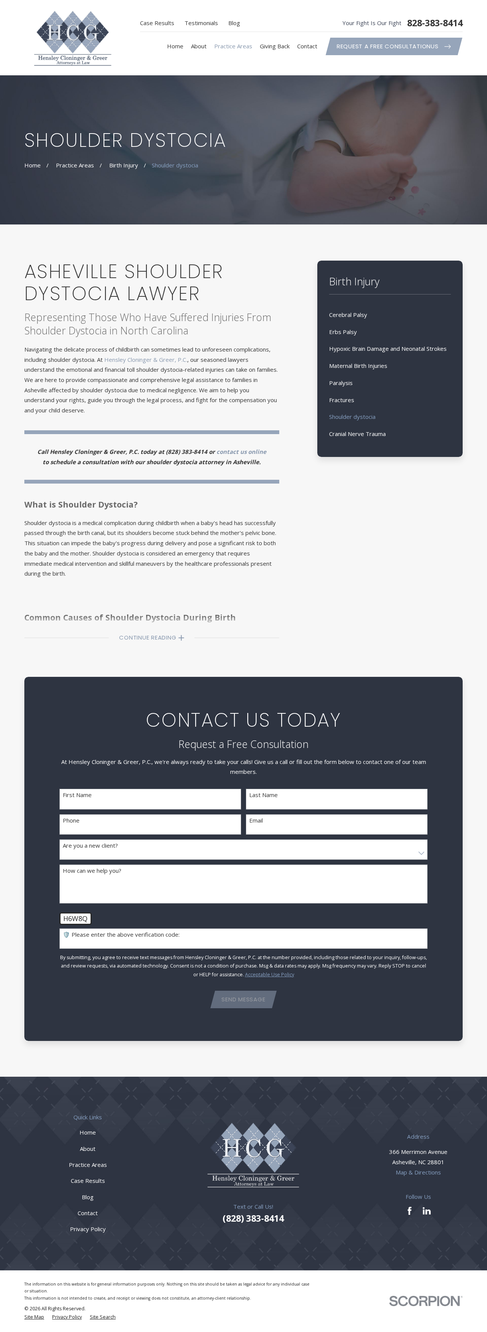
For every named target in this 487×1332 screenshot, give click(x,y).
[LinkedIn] (427, 1211)
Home (88, 1132)
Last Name (263, 794)
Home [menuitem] (175, 46)
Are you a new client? (90, 845)
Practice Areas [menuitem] (233, 46)
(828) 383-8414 (186, 451)
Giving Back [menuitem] (275, 46)
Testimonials (201, 23)
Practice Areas (88, 1164)
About (87, 1148)
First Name (77, 794)
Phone (71, 820)
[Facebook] (410, 1211)
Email (256, 820)
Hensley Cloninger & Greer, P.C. (145, 359)
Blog (234, 23)
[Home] (72, 37)
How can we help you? (92, 870)
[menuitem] (390, 314)
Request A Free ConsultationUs (388, 46)
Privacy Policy (88, 1229)
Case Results (157, 23)
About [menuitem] (199, 46)
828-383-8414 (435, 23)
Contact (88, 1213)
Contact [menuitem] (307, 46)
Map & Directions (418, 1172)
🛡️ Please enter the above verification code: (121, 934)
